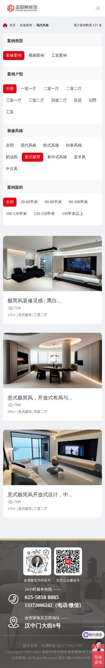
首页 (13, 25)
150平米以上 (72, 214)
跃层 (78, 100)
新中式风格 (57, 157)
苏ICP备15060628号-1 (76, 658)
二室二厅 (74, 89)
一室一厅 (28, 89)
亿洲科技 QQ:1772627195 (61, 645)
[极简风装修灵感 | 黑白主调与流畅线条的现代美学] (52, 263)
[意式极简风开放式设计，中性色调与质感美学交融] (52, 457)
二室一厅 (51, 89)
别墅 (93, 100)
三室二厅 (36, 100)
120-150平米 (44, 214)
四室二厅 (59, 100)
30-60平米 (29, 202)
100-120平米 (16, 214)
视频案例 (36, 55)
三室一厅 (14, 100)
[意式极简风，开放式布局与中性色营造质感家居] (52, 360)
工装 (10, 112)
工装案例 (59, 55)
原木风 (80, 157)
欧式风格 (51, 145)
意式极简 (32, 157)
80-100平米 (78, 202)
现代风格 (42, 25)
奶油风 (12, 157)
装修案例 (26, 25)
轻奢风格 (74, 145)
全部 (10, 89)
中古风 (12, 169)
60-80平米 (53, 202)
